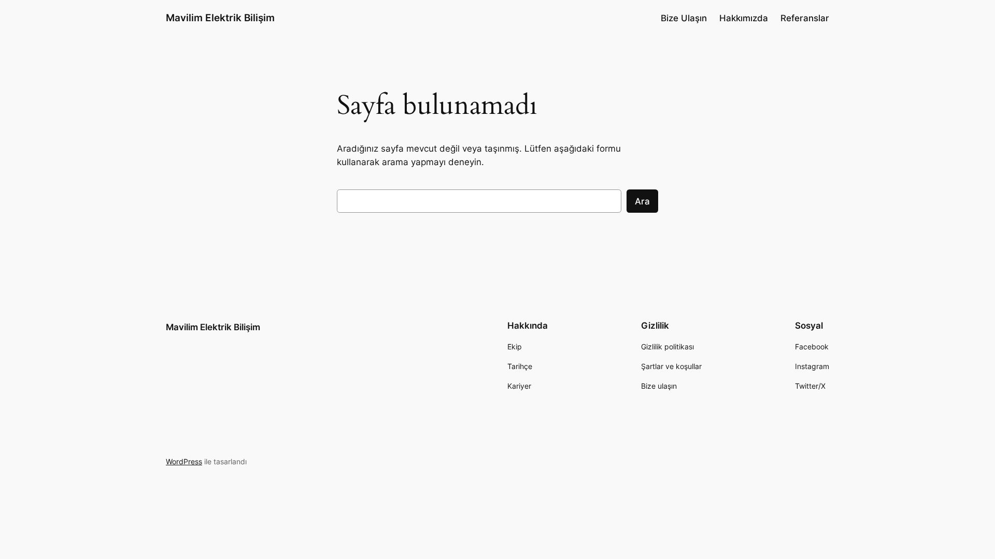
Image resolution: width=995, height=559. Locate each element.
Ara (642, 201)
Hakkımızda (743, 18)
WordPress (184, 461)
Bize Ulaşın (684, 18)
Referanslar (804, 18)
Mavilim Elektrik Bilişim (220, 17)
